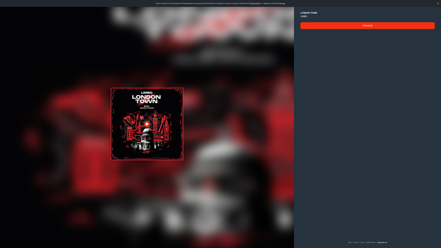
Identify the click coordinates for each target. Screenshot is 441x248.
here (283, 3)
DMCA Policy (371, 242)
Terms (355, 242)
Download (367, 25)
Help (349, 242)
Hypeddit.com (382, 242)
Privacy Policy (255, 3)
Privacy (362, 242)
